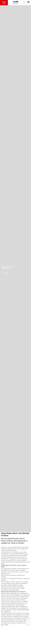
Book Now (4, 2)
